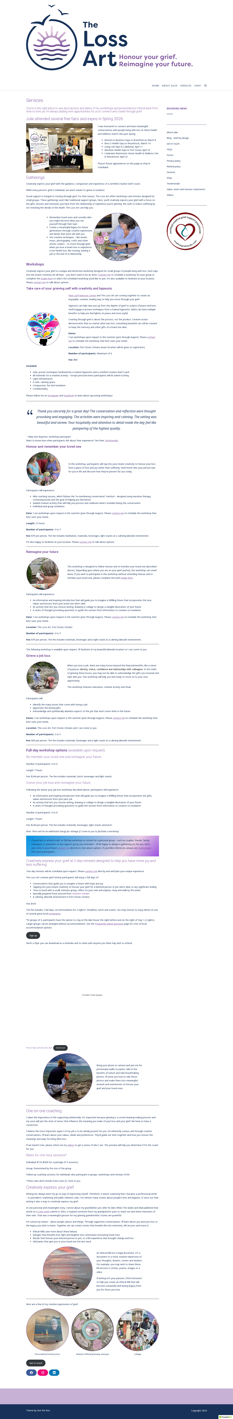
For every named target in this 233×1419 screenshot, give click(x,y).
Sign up (33, 935)
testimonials (144, 847)
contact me (40, 282)
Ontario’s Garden (81, 893)
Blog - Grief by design (178, 137)
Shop (197, 85)
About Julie (169, 85)
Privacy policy (174, 160)
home (155, 85)
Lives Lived (43, 1211)
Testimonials (111, 440)
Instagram (53, 395)
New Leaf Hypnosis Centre (82, 295)
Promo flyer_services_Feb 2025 (39, 1048)
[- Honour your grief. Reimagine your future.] (109, 37)
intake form (47, 278)
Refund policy (174, 166)
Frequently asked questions (109, 923)
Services (185, 85)
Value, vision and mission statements (186, 189)
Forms (170, 155)
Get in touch (35, 1363)
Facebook (69, 395)
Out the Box (43, 1410)
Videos (170, 194)
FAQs (169, 149)
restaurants (55, 913)
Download (60, 1048)
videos (71, 1145)
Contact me (104, 274)
